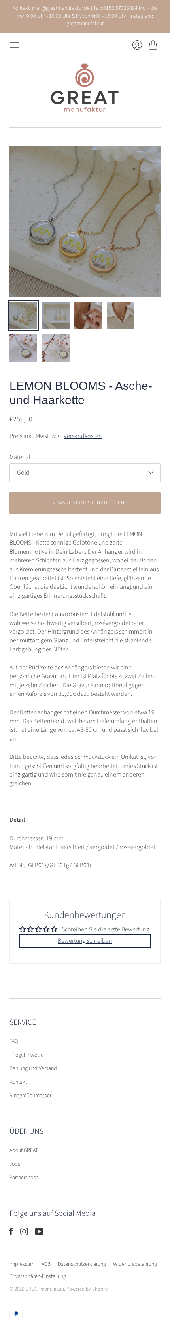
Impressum (21, 1264)
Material (19, 457)
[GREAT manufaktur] (85, 89)
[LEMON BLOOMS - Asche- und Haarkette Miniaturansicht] (23, 315)
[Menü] (14, 45)
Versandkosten (83, 436)
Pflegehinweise (26, 1055)
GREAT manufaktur (44, 1288)
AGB (46, 1264)
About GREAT (23, 1150)
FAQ (13, 1041)
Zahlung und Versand (33, 1068)
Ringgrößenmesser (30, 1096)
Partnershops (24, 1177)
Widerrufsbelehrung (135, 1264)
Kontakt (18, 1082)
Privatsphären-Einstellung (37, 1276)
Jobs (14, 1164)
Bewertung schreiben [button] (85, 940)
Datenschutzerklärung (82, 1264)
